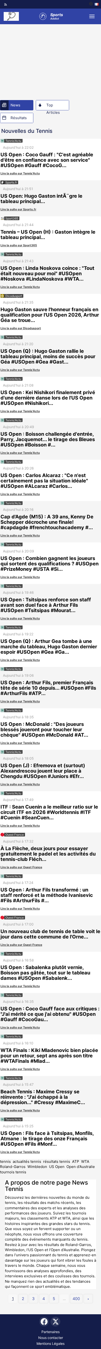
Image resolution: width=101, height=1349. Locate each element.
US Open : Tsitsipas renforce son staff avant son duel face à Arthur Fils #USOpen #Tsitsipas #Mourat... (45, 605)
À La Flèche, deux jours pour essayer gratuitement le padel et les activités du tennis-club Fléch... (48, 854)
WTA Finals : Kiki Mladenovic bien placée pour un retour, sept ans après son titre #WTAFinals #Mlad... (49, 1055)
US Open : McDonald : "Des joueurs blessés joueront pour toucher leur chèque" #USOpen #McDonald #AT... (44, 729)
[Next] (88, 1298)
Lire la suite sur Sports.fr (18, 209)
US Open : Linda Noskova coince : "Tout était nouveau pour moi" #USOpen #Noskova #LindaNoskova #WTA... (47, 273)
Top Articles (53, 106)
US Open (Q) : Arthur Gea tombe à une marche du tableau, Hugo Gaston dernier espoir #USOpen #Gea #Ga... (48, 646)
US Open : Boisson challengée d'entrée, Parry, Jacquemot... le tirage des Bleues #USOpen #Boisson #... (47, 439)
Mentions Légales (50, 1343)
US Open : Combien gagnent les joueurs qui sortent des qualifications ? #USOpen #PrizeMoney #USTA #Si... (49, 563)
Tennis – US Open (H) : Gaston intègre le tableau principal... (47, 234)
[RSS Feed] (6, 4)
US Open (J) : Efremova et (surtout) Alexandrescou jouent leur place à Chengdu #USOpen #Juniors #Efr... (42, 771)
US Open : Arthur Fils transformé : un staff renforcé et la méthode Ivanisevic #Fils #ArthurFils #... (46, 895)
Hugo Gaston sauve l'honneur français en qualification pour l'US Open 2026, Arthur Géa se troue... (49, 315)
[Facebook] (44, 1321)
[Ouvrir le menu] (92, 16)
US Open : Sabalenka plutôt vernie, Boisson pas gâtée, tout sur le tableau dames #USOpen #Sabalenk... (45, 972)
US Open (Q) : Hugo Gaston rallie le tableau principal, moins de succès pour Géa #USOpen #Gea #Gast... (47, 356)
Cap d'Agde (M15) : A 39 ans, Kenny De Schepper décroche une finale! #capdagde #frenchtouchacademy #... (46, 522)
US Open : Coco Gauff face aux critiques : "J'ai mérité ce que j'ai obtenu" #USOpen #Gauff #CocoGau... (50, 1014)
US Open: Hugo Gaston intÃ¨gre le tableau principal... (41, 198)
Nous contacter (50, 1338)
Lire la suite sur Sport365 (18, 245)
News (15, 105)
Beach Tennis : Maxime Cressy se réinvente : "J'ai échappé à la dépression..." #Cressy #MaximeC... (42, 1097)
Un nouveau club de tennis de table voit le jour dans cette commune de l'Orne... (50, 934)
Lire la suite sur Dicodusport (20, 328)
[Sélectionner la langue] (94, 4)
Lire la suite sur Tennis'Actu (20, 173)
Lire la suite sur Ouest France (21, 867)
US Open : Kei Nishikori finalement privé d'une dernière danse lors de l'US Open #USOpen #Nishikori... (47, 397)
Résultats (19, 117)
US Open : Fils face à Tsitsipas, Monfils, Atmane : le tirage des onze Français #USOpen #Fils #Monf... (47, 1138)
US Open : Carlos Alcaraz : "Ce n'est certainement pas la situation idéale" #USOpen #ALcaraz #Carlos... (44, 480)
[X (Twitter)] (55, 1321)
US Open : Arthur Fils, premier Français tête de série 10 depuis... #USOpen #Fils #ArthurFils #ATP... (48, 688)
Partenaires (50, 1332)
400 (76, 1298)
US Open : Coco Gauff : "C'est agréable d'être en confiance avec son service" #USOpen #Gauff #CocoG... (46, 160)
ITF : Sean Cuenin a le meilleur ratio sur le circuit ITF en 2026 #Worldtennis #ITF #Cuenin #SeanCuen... (49, 812)
